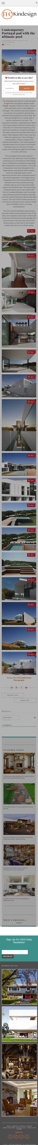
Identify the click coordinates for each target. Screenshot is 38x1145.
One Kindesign (7, 40)
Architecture (11, 42)
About (9, 1126)
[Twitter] (12, 688)
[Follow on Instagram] (27, 1136)
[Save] (31, 52)
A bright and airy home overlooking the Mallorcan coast (16, 899)
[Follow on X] (15, 1136)
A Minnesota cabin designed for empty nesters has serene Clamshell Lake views (18, 777)
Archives (23, 1126)
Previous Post (13, 695)
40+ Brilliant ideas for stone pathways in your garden (18, 807)
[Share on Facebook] (21, 688)
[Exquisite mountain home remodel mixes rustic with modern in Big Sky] (19, 1061)
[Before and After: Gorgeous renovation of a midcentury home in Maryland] (19, 987)
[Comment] (26, 688)
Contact (29, 1126)
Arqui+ (5, 106)
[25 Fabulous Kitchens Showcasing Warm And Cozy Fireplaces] (19, 1099)
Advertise (15, 1126)
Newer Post (25, 700)
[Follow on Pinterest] (21, 1136)
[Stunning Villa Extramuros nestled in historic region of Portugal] (19, 1024)
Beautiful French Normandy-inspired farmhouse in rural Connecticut (15, 869)
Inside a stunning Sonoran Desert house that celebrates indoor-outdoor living (18, 838)
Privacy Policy (21, 1127)
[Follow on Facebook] (10, 1136)
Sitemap (19, 1129)
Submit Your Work (9, 1127)
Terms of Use (31, 1127)
